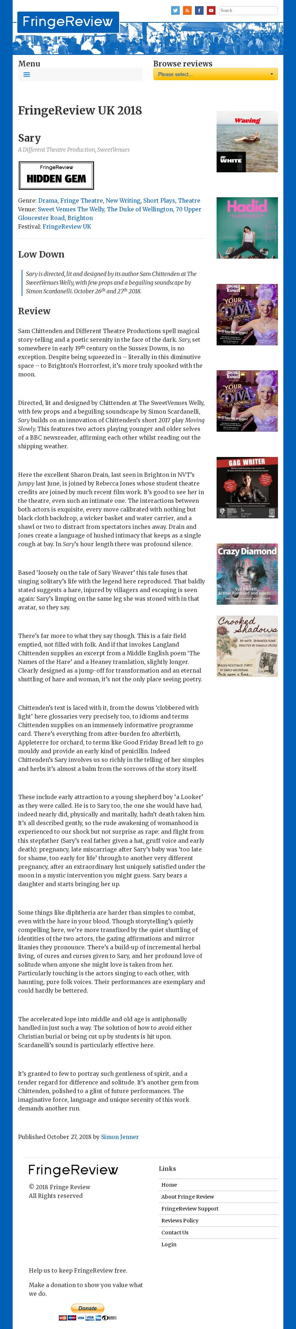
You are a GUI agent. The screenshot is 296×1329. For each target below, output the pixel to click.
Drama (47, 200)
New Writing (123, 200)
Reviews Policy (180, 1220)
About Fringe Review (187, 1197)
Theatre (189, 200)
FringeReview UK (67, 226)
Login (169, 1244)
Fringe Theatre (81, 200)
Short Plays (159, 200)
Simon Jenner (120, 1137)
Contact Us (174, 1232)
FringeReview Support (189, 1208)
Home (169, 1185)
